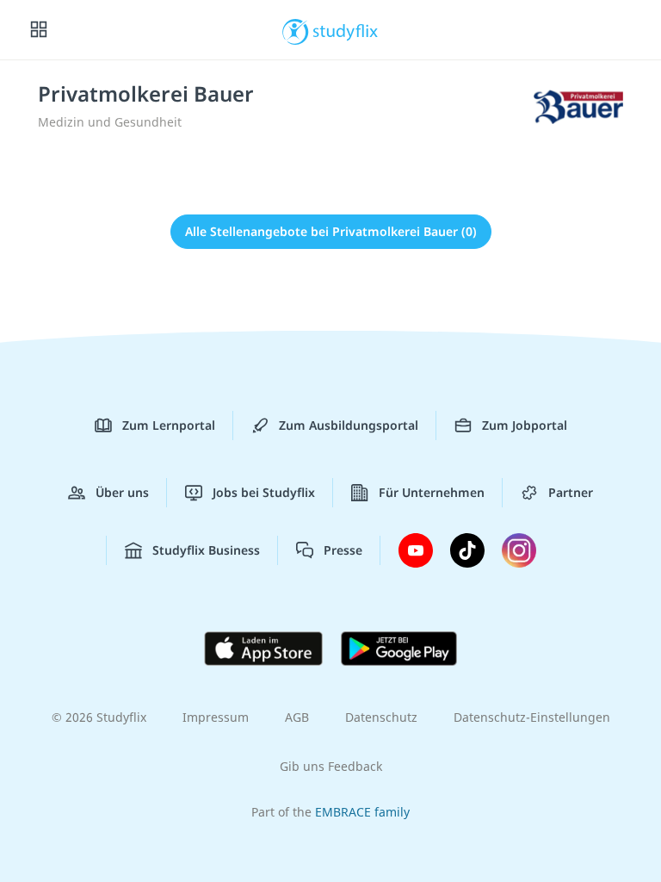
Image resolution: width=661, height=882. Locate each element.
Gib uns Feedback (331, 766)
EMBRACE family (362, 812)
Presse (343, 550)
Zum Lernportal (168, 425)
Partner (570, 492)
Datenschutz (381, 717)
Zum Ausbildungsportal (348, 425)
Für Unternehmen (432, 492)
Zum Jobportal (524, 425)
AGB (297, 717)
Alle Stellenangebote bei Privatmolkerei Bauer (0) (331, 231)
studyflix (345, 30)
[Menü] (38, 30)
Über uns (122, 492)
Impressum (215, 717)
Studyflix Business (206, 550)
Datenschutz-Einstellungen (532, 717)
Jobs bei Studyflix (264, 492)
